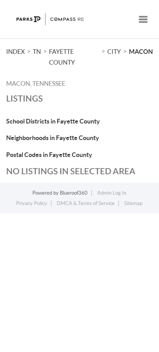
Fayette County (62, 57)
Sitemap (133, 203)
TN (37, 51)
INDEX (15, 51)
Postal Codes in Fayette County (49, 154)
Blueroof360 (74, 193)
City (114, 51)
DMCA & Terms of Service (86, 203)
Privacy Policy (31, 203)
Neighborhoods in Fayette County (52, 137)
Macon (141, 51)
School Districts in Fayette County (53, 121)
